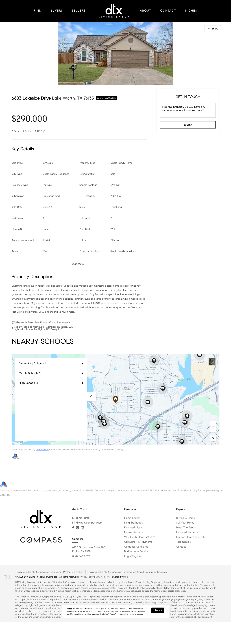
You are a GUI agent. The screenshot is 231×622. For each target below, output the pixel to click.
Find (38, 10)
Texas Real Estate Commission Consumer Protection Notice (49, 572)
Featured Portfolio (187, 532)
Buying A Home (185, 518)
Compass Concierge (136, 546)
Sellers (79, 10)
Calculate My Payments (138, 542)
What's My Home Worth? (139, 537)
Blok (125, 576)
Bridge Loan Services (137, 551)
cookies (95, 609)
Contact (168, 10)
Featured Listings (134, 527)
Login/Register (133, 556)
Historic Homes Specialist (191, 537)
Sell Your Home (185, 522)
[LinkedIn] (82, 527)
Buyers (57, 10)
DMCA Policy (102, 576)
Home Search (132, 518)
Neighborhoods (133, 522)
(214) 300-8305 (81, 518)
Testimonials (183, 542)
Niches (191, 10)
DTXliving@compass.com (87, 522)
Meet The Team (185, 527)
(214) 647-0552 (81, 556)
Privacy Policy (87, 576)
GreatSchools (42, 449)
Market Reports (133, 532)
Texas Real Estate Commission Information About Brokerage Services (127, 572)
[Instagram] (77, 527)
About (145, 10)
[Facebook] (73, 527)
